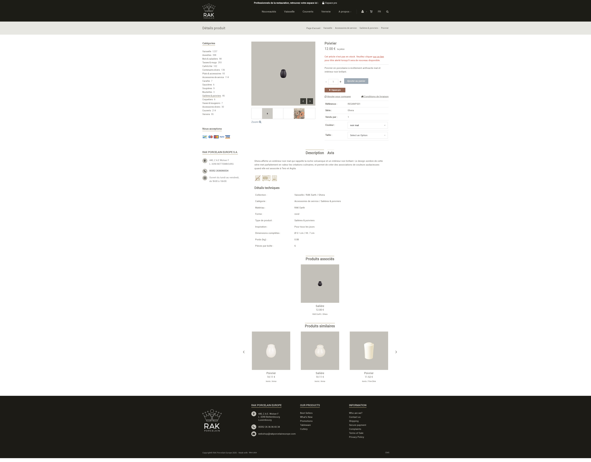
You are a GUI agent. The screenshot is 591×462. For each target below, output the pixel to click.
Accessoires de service (346, 28)
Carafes (206, 81)
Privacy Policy (356, 437)
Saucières (207, 84)
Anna (274, 381)
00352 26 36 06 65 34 (269, 427)
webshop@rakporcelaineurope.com (277, 433)
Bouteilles (207, 92)
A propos (344, 11)
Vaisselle (289, 11)
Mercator (253, 452)
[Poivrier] (283, 43)
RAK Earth (311, 195)
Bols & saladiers (210, 59)
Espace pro (331, 3)
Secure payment (357, 425)
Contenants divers (211, 70)
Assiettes (206, 55)
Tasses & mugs (209, 62)
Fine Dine (372, 381)
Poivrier (271, 373)
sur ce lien (378, 56)
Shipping (354, 421)
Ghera (351, 110)
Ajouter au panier (272, 350)
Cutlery (304, 429)
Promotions (306, 421)
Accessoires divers (211, 107)
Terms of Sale (356, 433)
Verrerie (326, 11)
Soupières (207, 88)
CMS (387, 452)
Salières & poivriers (369, 28)
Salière (320, 306)
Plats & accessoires (211, 73)
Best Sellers (306, 413)
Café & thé (207, 66)
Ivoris (268, 381)
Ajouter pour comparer (339, 96)
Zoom (255, 121)
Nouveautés (269, 11)
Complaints (355, 429)
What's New (306, 417)
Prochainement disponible (321, 283)
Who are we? (355, 413)
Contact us (355, 417)
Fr (379, 11)
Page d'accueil (313, 28)
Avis (330, 153)
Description (315, 153)
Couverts (308, 11)
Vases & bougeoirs (211, 103)
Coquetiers (207, 99)
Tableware (305, 425)
